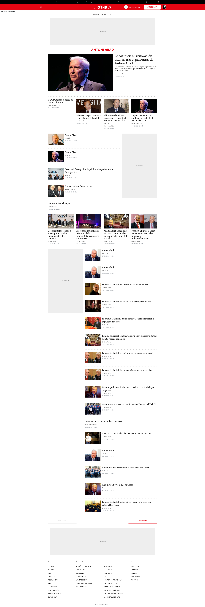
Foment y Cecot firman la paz (78, 186)
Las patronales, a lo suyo (59, 203)
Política (51, 566)
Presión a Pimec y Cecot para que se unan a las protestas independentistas (143, 235)
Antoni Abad (71, 135)
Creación (51, 576)
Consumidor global (84, 583)
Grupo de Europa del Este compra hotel (99, 2)
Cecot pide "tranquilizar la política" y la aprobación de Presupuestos (89, 171)
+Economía (52, 587)
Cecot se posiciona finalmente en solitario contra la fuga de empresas (129, 389)
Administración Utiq (112, 597)
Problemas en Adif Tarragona (128, 2)
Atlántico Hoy (81, 580)
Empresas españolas (112, 590)
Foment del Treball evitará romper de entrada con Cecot (127, 353)
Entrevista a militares (63, 2)
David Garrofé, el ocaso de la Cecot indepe (60, 101)
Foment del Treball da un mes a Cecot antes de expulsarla (128, 370)
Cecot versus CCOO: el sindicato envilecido (104, 421)
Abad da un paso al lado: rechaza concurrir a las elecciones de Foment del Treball (116, 235)
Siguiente (142, 520)
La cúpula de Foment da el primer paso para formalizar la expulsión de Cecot (128, 320)
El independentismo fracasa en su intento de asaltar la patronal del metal (115, 119)
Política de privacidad (113, 580)
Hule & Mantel (81, 587)
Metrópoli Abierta (83, 566)
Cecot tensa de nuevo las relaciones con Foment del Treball (128, 404)
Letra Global (81, 576)
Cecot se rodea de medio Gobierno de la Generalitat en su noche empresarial (88, 235)
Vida (49, 573)
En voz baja (52, 597)
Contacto (108, 573)
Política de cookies (111, 583)
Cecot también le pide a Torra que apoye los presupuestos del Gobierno (59, 235)
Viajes (50, 583)
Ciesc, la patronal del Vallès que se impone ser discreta (126, 433)
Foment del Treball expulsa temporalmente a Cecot (125, 284)
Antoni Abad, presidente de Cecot (117, 485)
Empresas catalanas (112, 587)
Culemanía (80, 573)
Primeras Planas (54, 594)
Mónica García (115, 2)
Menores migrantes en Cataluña (79, 2)
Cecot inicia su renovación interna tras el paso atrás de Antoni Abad (134, 59)
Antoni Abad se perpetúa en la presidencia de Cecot (125, 468)
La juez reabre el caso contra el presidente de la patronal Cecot (143, 118)
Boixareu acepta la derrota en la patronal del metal (88, 116)
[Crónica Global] (102, 7)
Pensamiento (53, 580)
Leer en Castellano (7, 11)
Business (51, 570)
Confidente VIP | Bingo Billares (146, 2)
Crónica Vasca (81, 570)
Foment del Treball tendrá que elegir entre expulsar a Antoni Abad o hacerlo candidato (129, 337)
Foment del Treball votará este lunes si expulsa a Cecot (126, 301)
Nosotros (108, 566)
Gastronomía (53, 590)
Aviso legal (108, 570)
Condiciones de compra (113, 594)
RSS (105, 576)
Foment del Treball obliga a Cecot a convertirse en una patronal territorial (126, 503)
